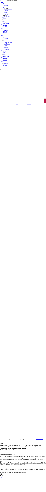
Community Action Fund (6, 56)
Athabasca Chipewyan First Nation (8, 42)
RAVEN (17, 104)
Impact (3, 37)
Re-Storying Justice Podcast (6, 63)
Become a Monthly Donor (6, 53)
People (3, 36)
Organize (4, 52)
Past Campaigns (6, 38)
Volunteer (4, 54)
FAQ (3, 40)
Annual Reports (4, 39)
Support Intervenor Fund (7, 49)
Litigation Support (5, 55)
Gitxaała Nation (6, 43)
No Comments (29, 104)
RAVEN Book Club (5, 64)
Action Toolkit (4, 51)
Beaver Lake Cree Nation (7, 44)
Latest (2, 57)
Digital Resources (5, 65)
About (2, 35)
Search (16, 0)
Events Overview (5, 59)
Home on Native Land (5, 62)
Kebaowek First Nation (7, 47)
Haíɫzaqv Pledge (5, 58)
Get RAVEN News (5, 60)
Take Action (2, 50)
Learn (2, 61)
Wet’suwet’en (5, 45)
